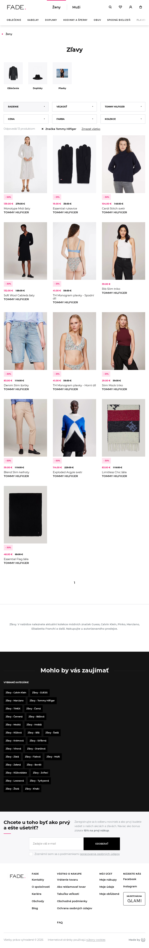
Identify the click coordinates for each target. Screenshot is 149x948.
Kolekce (110, 119)
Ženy (56, 7)
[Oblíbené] (120, 7)
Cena (11, 119)
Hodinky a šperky (75, 20)
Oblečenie (14, 20)
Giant (142, 940)
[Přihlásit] (131, 7)
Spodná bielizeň (118, 20)
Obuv (97, 20)
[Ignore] (74, 856)
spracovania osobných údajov (100, 854)
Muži (76, 7)
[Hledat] (110, 7)
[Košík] (140, 7)
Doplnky (51, 20)
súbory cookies (95, 939)
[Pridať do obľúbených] (40, 141)
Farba (61, 119)
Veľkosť (62, 106)
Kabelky (33, 20)
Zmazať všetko (91, 128)
